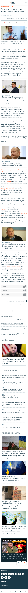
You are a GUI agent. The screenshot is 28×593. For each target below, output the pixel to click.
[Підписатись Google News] (5, 574)
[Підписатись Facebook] (2, 574)
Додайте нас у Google (6, 591)
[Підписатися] (9, 577)
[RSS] (2, 577)
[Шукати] (25, 591)
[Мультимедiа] (15, 591)
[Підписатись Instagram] (16, 574)
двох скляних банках (13, 266)
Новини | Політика (7, 6)
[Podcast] (5, 577)
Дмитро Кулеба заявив (7, 189)
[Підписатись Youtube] (12, 574)
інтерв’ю (23, 49)
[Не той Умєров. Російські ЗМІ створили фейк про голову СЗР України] (14, 350)
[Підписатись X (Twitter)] (9, 574)
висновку (8, 181)
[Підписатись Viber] (19, 574)
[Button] (10, 19)
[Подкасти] (20, 591)
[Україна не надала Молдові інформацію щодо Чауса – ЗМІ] (14, 152)
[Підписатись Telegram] (23, 574)
